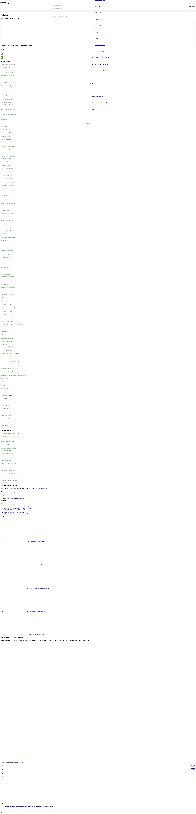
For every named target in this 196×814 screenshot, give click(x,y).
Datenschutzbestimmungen (17, 498)
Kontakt (193, 766)
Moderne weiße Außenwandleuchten (13, 511)
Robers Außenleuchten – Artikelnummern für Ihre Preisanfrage (19, 507)
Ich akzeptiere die (13, 498)
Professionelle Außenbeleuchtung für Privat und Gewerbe (18, 508)
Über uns (193, 768)
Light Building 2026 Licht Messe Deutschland (15, 509)
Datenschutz (192, 769)
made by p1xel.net (18, 762)
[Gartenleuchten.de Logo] (69, 8)
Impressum (192, 770)
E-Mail (3, 495)
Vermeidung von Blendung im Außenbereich (14, 512)
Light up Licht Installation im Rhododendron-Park (16, 513)
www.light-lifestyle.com (45, 488)
